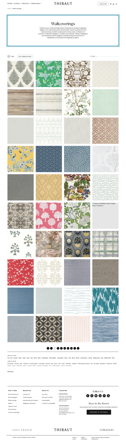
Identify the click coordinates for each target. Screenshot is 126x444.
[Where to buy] (110, 4)
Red (11, 358)
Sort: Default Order (25, 56)
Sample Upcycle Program (30, 400)
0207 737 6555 (63, 414)
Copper (90, 358)
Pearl (102, 358)
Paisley (9, 365)
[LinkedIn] (100, 395)
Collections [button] (25, 3)
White (39, 358)
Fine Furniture (12, 409)
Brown (66, 358)
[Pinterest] (104, 395)
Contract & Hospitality (48, 403)
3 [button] (61, 348)
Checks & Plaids (33, 363)
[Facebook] (87, 395)
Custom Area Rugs (13, 412)
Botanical (26, 363)
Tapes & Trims (12, 406)
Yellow (20, 358)
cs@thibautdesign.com (65, 399)
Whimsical (68, 365)
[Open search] (116, 4)
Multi (113, 358)
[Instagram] (91, 395)
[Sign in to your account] (113, 4)
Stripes (24, 365)
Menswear (109, 363)
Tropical (63, 365)
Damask (48, 363)
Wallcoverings (12, 400)
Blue (32, 358)
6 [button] (71, 348)
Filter (12, 56)
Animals (16, 363)
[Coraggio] (106, 430)
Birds (21, 363)
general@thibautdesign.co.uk (66, 412)
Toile (50, 365)
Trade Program (27, 397)
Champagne (83, 358)
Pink (8, 358)
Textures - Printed (31, 365)
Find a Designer (12, 397)
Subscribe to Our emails (99, 412)
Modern (115, 363)
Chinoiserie (41, 363)
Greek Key (74, 363)
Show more (10, 371)
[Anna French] (22, 430)
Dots (52, 363)
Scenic (14, 365)
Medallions (103, 363)
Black (73, 358)
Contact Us (26, 394)
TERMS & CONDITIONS (84, 438)
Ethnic (55, 363)
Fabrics (10, 403)
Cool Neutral (60, 358)
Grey (70, 358)
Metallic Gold (96, 358)
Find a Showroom (13, 394)
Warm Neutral (52, 358)
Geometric (68, 363)
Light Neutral (45, 358)
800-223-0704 (63, 401)
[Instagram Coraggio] (108, 395)
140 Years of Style (47, 397)
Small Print (19, 365)
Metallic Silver (107, 358)
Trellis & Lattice (56, 365)
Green (24, 358)
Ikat (92, 363)
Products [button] (17, 3)
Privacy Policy (75, 438)
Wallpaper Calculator (29, 403)
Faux (59, 363)
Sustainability (46, 400)
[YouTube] (96, 395)
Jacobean (96, 363)
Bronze (77, 358)
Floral (63, 363)
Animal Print (10, 363)
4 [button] (64, 348)
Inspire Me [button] (103, 4)
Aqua (28, 358)
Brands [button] (9, 3)
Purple (35, 358)
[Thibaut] (63, 430)
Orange (15, 358)
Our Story (45, 394)
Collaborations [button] (35, 3)
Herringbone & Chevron (84, 363)
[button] (74, 348)
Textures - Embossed (42, 365)
